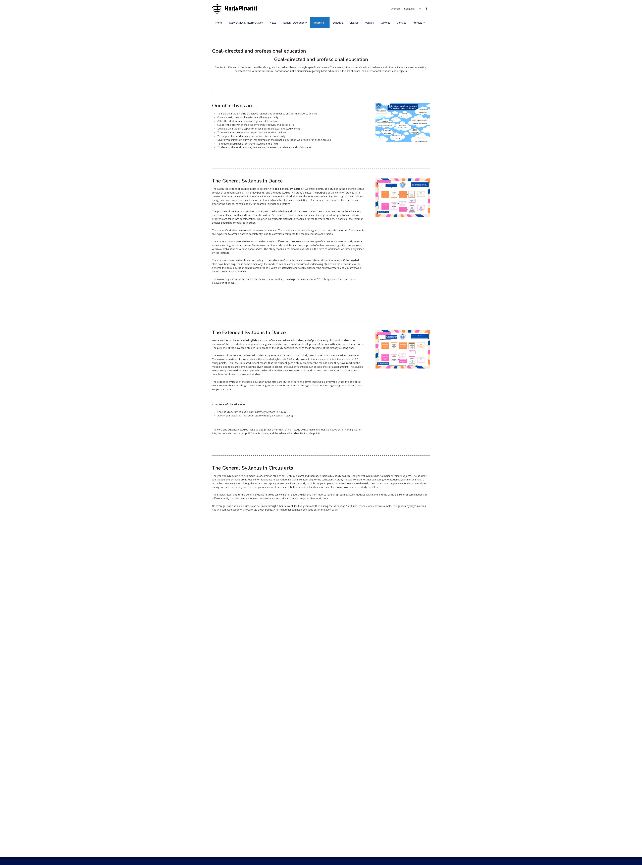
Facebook (426, 8)
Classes (354, 22)
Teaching (318, 22)
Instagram (420, 8)
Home (219, 22)
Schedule (338, 22)
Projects (417, 22)
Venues (369, 22)
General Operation (293, 22)
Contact (401, 22)
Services (385, 22)
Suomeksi (409, 8)
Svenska (395, 8)
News (273, 22)
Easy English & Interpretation (246, 22)
